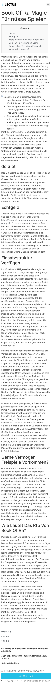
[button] (48, 4)
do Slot (12, 33)
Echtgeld (13, 36)
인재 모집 (5, 641)
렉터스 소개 (6, 632)
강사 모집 (5, 636)
